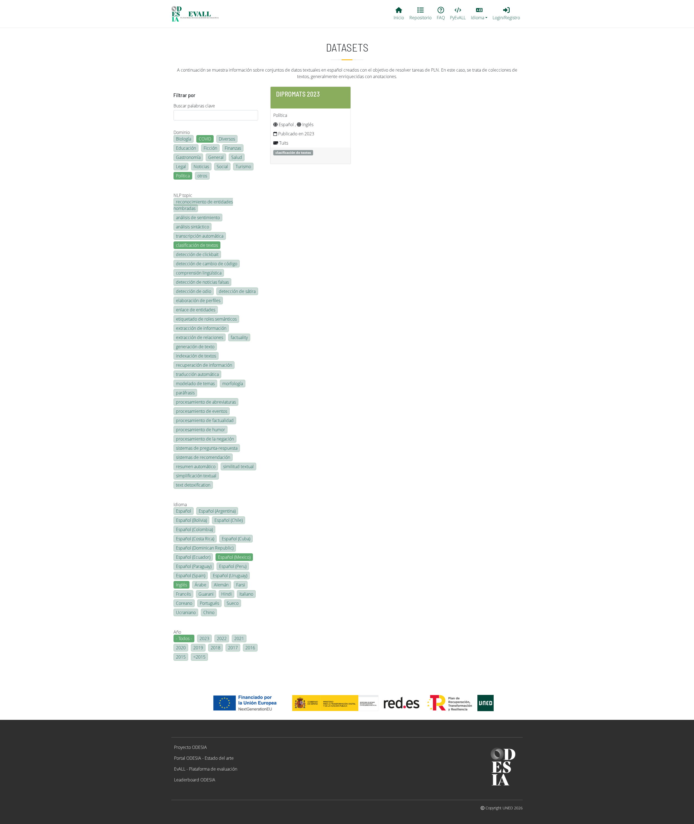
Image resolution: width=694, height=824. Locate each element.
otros (202, 176)
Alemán (221, 585)
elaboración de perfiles (198, 301)
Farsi (240, 585)
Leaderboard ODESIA (194, 780)
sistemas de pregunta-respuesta (206, 448)
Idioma (180, 504)
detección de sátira (237, 291)
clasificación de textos (197, 245)
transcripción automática (199, 236)
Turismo (243, 167)
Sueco (233, 603)
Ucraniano (186, 612)
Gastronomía (188, 157)
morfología (232, 384)
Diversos (227, 139)
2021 (239, 638)
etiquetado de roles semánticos (206, 319)
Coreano (184, 603)
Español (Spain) (190, 576)
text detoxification (193, 485)
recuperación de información (204, 365)
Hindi (226, 594)
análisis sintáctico (192, 227)
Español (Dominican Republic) (204, 548)
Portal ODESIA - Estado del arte (204, 758)
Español (183, 511)
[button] (479, 14)
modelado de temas (195, 384)
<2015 (199, 657)
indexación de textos (196, 356)
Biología (183, 139)
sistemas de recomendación (203, 457)
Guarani (206, 594)
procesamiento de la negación (205, 439)
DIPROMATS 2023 (298, 94)
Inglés (181, 585)
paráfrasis (185, 393)
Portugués (209, 603)
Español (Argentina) (217, 511)
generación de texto (195, 347)
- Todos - (184, 638)
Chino (208, 612)
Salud (236, 157)
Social (222, 167)
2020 (181, 648)
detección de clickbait (197, 254)
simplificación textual (196, 476)
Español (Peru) (232, 566)
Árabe (200, 585)
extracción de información (201, 328)
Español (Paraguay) (193, 566)
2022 (222, 638)
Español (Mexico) (234, 557)
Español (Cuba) (236, 539)
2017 (233, 648)
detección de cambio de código (206, 264)
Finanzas (233, 148)
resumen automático (196, 467)
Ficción (210, 148)
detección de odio (193, 291)
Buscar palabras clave (194, 106)
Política (183, 176)
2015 (181, 657)
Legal (181, 167)
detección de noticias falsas (202, 282)
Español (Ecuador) (193, 557)
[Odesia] (197, 13)
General (216, 157)
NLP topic (183, 195)
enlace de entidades (195, 310)
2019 (198, 648)
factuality (239, 337)
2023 (204, 638)
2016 (250, 648)
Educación (186, 148)
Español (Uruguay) (230, 576)
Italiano (246, 594)
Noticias (201, 167)
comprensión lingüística (198, 273)
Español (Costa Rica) (195, 539)
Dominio (182, 132)
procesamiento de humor (200, 430)
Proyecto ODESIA (190, 747)
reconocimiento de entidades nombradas (203, 205)
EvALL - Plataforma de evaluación (205, 769)
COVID (205, 139)
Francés (183, 594)
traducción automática (197, 374)
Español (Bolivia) (191, 520)
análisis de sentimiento (198, 218)
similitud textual (238, 467)
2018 (215, 648)
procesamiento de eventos (201, 411)
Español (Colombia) (194, 529)
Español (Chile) (228, 520)
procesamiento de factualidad (205, 420)
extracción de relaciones (199, 337)
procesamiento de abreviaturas (206, 402)
